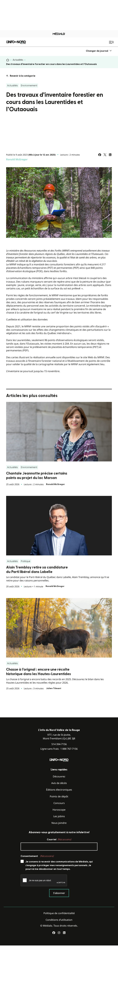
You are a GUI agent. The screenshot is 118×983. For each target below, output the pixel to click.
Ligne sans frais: (59, 748)
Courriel (59, 839)
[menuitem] (99, 50)
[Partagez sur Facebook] (99, 154)
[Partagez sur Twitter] (105, 154)
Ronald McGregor (17, 159)
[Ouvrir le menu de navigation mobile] (111, 42)
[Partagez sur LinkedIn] (110, 154)
